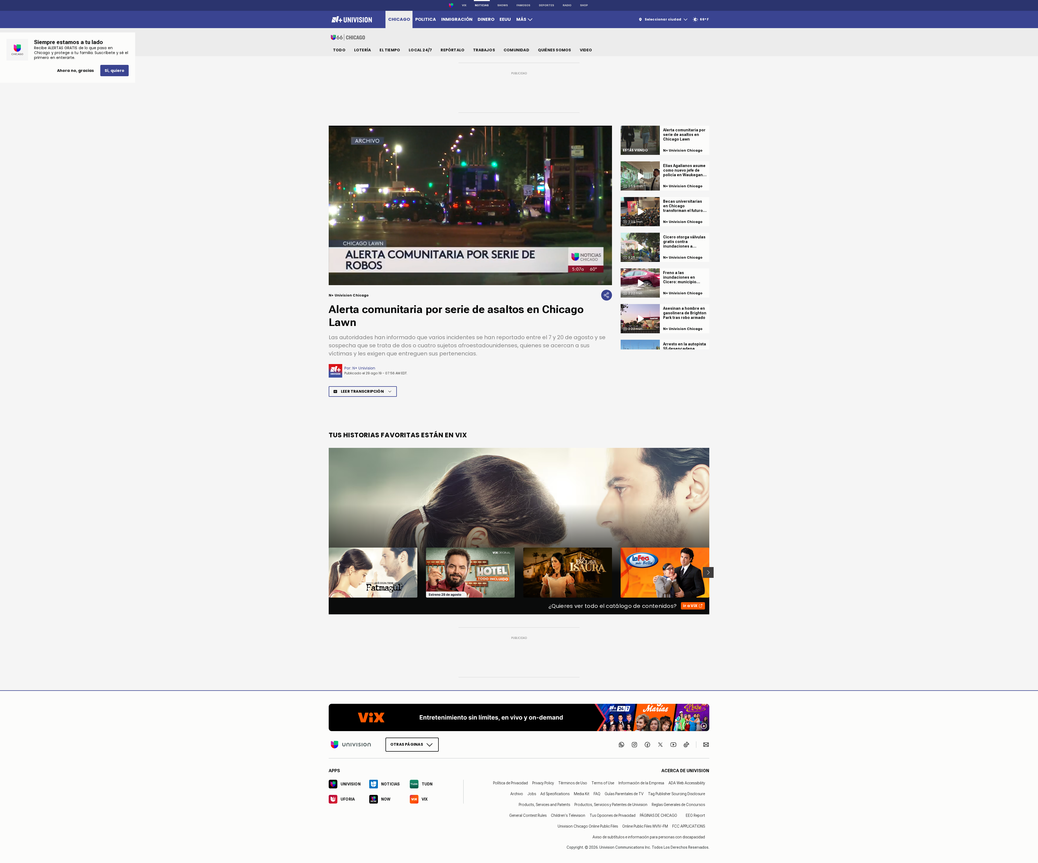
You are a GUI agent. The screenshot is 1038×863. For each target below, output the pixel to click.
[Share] (606, 295)
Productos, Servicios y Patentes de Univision (610, 804)
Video (586, 50)
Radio (567, 5)
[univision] (351, 19)
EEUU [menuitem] (505, 19)
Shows (502, 5)
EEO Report (695, 815)
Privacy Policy (543, 783)
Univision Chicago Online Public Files (588, 826)
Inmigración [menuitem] (457, 19)
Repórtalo (452, 50)
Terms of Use (602, 783)
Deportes (546, 5)
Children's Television (568, 815)
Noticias (482, 5)
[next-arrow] (708, 572)
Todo (339, 50)
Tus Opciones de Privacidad (613, 815)
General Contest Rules (528, 815)
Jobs (531, 793)
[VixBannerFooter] (519, 717)
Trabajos (484, 50)
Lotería (362, 50)
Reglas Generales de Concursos (678, 804)
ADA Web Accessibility (686, 783)
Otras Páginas (406, 744)
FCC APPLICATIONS (688, 826)
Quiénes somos (554, 50)
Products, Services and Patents (544, 804)
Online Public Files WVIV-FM (645, 826)
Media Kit (581, 793)
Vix (464, 5)
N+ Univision (363, 368)
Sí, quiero (114, 70)
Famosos (523, 5)
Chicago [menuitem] (399, 19)
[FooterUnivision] (351, 744)
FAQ (597, 793)
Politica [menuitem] (425, 19)
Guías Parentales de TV (624, 793)
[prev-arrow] (325, 572)
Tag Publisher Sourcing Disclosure (676, 793)
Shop (584, 5)
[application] (470, 205)
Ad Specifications (555, 793)
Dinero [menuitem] (486, 19)
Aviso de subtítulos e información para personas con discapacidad (649, 837)
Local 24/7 (420, 50)
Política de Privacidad (510, 783)
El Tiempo (390, 50)
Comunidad (516, 50)
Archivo (516, 793)
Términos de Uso (572, 783)
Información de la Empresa (641, 783)
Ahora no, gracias (75, 70)
